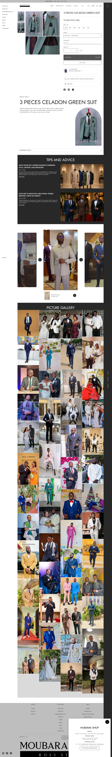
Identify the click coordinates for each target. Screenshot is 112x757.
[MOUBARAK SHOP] (25, 6)
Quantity (66, 47)
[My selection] (97, 5)
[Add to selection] (81, 50)
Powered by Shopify (66, 739)
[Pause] (75, 288)
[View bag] (100, 6)
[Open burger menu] (108, 6)
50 (74, 27)
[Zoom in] (28, 323)
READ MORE (21, 176)
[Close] (107, 722)
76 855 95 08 (84, 744)
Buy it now (82, 62)
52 (79, 27)
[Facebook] (11, 753)
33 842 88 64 (100, 744)
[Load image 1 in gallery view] (21, 16)
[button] (88, 6)
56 (88, 27)
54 (83, 27)
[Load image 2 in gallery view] (21, 28)
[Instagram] (3, 753)
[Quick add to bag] (74, 295)
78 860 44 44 (92, 744)
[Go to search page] (88, 6)
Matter (65, 32)
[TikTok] (7, 753)
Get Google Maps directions (89, 748)
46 (65, 27)
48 (70, 27)
